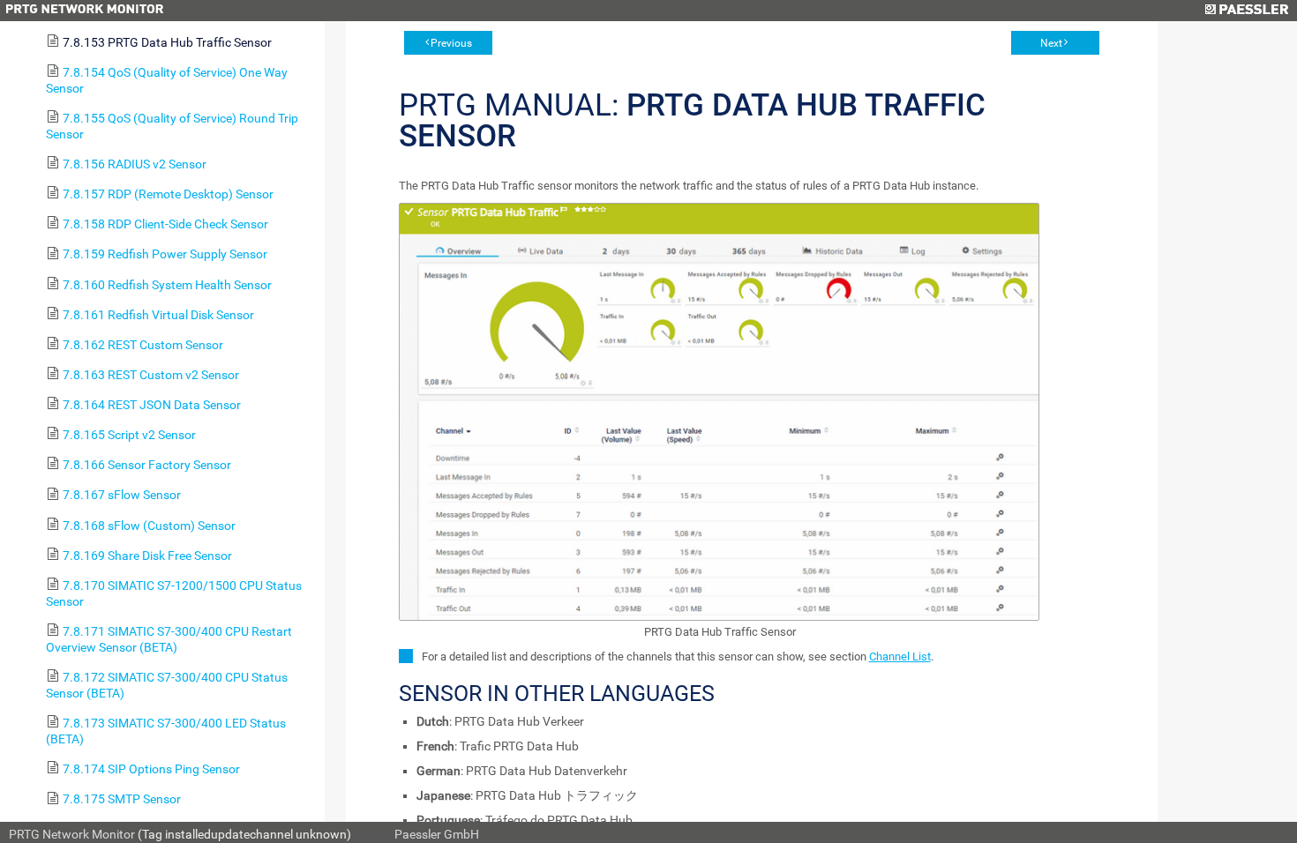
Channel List (900, 656)
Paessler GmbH (436, 834)
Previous (451, 43)
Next (1051, 43)
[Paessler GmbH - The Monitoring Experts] (1246, 11)
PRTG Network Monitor (72, 834)
